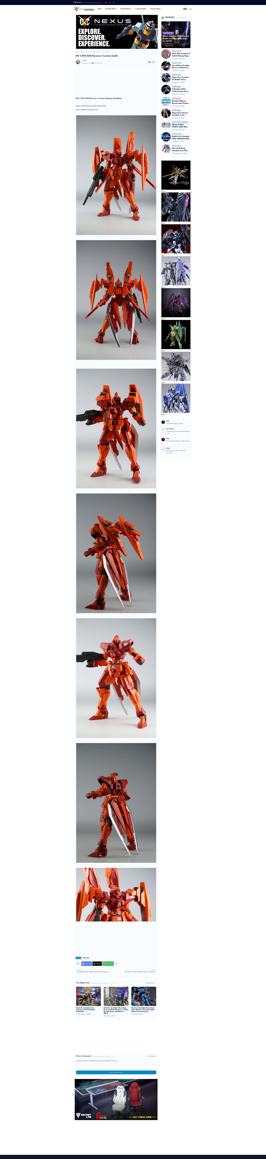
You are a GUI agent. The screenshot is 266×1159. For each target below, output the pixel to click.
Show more (149, 983)
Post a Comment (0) (116, 1072)
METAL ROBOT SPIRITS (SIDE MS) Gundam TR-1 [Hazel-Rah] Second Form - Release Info (181, 126)
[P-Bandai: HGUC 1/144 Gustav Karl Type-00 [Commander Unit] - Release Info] (166, 89)
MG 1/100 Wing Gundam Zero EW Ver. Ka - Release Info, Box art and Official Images (179, 149)
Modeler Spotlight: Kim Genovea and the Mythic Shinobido (85, 1009)
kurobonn (117, 98)
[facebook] (105, 2)
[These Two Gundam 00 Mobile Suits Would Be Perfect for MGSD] (166, 77)
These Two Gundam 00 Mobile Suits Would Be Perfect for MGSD (181, 79)
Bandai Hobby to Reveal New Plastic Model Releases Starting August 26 (180, 102)
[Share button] (116, 963)
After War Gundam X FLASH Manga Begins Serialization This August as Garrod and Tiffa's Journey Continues (181, 55)
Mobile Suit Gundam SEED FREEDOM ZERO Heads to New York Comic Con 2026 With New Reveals (181, 138)
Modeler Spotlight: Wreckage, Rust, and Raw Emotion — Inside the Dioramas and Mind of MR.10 (116, 1010)
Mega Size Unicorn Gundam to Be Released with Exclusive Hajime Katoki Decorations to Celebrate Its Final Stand (181, 114)
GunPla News (125, 9)
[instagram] (113, 2)
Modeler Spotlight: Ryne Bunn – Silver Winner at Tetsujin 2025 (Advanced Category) (143, 1009)
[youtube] (109, 2)
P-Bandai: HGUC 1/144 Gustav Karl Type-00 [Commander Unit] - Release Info (180, 90)
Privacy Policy (156, 9)
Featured (83, 52)
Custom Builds (140, 9)
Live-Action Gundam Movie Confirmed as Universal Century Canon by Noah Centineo (181, 67)
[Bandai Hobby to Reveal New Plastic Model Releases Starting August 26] (166, 101)
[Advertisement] (116, 82)
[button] (185, 9)
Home (100, 9)
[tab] (99, 9)
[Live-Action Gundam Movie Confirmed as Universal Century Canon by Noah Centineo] (166, 66)
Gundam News (110, 9)
